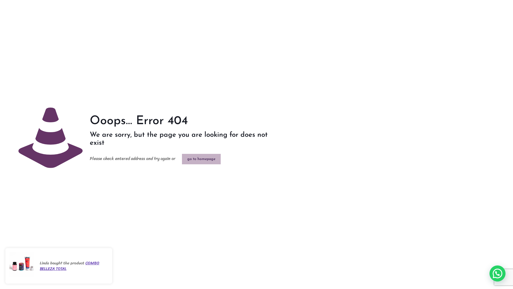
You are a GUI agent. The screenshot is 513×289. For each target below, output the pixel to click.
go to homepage (201, 159)
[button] (497, 273)
